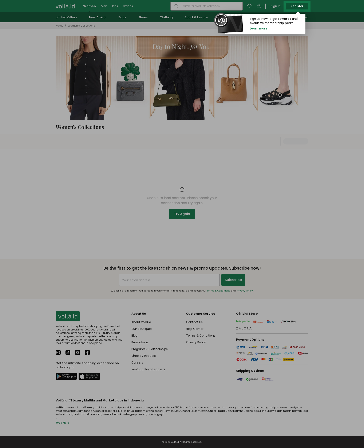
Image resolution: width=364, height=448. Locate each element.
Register (297, 6)
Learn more (258, 28)
